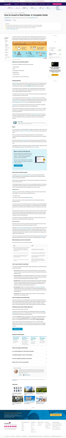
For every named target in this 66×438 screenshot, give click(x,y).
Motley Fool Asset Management (56, 423)
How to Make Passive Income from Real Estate (29, 403)
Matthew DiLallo (8, 17)
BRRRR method (29, 197)
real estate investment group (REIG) (23, 174)
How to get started (6, 55)
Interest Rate (20, 121)
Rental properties (6, 40)
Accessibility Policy (24, 436)
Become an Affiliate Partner (56, 429)
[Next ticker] (55, 8)
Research (23, 426)
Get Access (50, 55)
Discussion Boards (47, 425)
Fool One (32, 430)
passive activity (32, 97)
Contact (23, 429)
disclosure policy (14, 380)
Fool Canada (39, 425)
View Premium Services (56, 414)
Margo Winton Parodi (33, 17)
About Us (23, 423)
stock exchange (36, 147)
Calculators (46, 426)
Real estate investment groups (6, 45)
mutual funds (19, 227)
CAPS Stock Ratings (48, 423)
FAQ (5, 58)
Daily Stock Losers (59, 9)
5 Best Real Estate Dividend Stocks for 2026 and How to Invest (17, 403)
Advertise (23, 430)
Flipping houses (7, 47)
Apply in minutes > (55, 74)
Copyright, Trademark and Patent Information (35, 436)
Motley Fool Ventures (55, 426)
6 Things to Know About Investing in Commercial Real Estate (29, 394)
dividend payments (24, 140)
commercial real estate (39, 287)
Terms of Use (7, 436)
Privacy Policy (12, 436)
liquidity (21, 147)
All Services (32, 423)
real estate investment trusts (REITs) (25, 130)
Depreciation (14, 104)
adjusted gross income (16, 100)
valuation (14, 177)
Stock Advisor (33, 425)
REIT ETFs (29, 230)
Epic (31, 426)
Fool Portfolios (33, 429)
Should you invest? (6, 52)
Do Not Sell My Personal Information (56, 436)
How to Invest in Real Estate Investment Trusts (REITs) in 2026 (17, 394)
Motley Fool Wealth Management (57, 425)
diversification (41, 235)
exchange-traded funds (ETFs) (27, 227)
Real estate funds (6, 50)
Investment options (6, 38)
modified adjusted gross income (20, 102)
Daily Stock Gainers (57, 8)
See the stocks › (18, 165)
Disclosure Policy (18, 436)
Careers (23, 425)
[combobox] (12, 1)
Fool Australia (40, 423)
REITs (6, 42)
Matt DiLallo (14, 379)
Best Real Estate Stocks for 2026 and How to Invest (40, 403)
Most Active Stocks (58, 7)
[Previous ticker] (5, 8)
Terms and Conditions (46, 436)
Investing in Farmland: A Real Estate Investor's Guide (41, 393)
